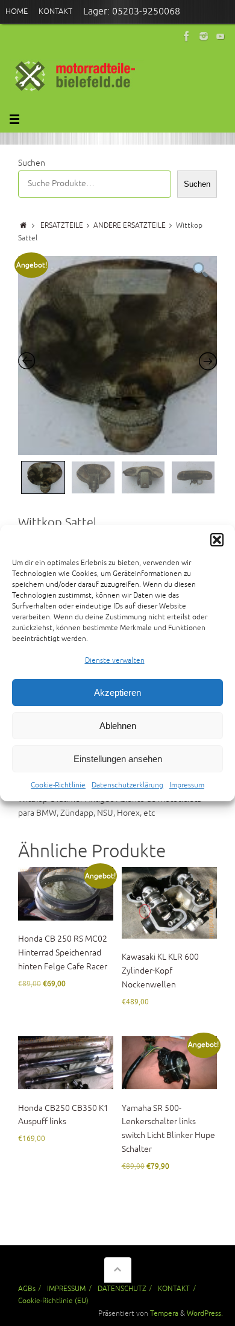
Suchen (31, 163)
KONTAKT (174, 1288)
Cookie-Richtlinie (58, 785)
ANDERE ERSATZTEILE (129, 225)
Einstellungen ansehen (118, 759)
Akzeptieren (117, 692)
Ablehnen (117, 726)
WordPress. (205, 1313)
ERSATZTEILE (61, 225)
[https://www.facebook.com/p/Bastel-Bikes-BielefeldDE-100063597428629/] (186, 36)
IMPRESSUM (66, 1288)
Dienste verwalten (115, 660)
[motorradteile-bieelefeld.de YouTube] (220, 36)
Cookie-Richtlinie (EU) (53, 1301)
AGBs (27, 1288)
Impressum (186, 785)
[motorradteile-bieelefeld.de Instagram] (203, 36)
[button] (217, 540)
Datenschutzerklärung (127, 785)
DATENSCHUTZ (122, 1288)
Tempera (164, 1313)
